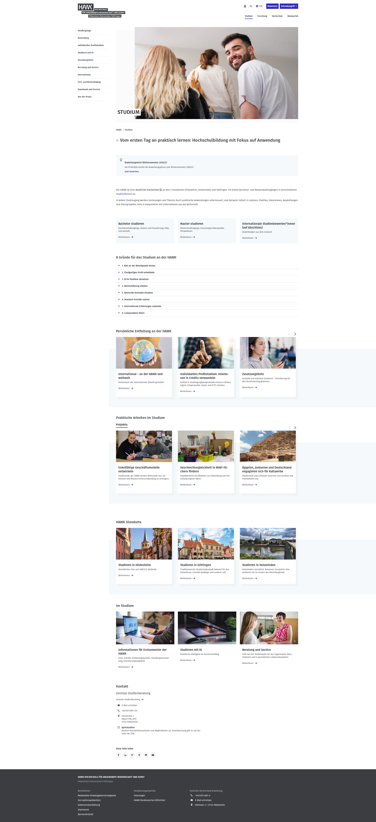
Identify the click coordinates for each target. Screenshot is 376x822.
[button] (289, 334)
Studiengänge (84, 30)
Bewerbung (83, 38)
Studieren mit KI (85, 52)
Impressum (83, 809)
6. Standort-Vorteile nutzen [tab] (136, 299)
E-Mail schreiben (129, 705)
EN (260, 6)
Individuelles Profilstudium (91, 45)
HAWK (119, 130)
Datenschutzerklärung (89, 805)
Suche (251, 6)
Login (245, 6)
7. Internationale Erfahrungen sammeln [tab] (141, 306)
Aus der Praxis (85, 97)
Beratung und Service (88, 67)
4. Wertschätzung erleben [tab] (135, 286)
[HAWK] (101, 12)
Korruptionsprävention (89, 800)
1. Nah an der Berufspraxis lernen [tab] (138, 265)
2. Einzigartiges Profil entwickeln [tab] (138, 272)
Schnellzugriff (288, 6)
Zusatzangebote (85, 60)
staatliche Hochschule (147, 189)
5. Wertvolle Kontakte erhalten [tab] (137, 292)
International (84, 74)
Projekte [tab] (121, 424)
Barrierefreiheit (85, 814)
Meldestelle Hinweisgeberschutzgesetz (97, 795)
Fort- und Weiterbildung (89, 82)
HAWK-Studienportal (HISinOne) (149, 800)
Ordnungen (139, 795)
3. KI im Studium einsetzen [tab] (135, 279)
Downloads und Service (89, 89)
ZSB (132, 733)
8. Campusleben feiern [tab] (133, 313)
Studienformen (124, 194)
